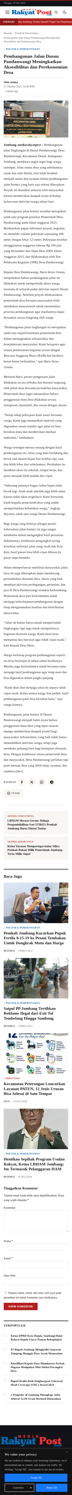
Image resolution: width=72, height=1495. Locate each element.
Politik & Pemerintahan (23, 49)
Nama (8, 1241)
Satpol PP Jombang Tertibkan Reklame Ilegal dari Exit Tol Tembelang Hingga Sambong (30, 1013)
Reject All (52, 1487)
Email (8, 1258)
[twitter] (32, 782)
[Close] (68, 1452)
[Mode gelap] (64, 12)
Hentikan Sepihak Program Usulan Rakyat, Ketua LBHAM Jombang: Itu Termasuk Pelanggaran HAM (34, 1164)
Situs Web (10, 1275)
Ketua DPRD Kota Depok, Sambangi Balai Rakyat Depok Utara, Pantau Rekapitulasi (36, 1337)
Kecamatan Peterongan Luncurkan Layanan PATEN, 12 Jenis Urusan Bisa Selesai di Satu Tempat (34, 1088)
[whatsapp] (42, 782)
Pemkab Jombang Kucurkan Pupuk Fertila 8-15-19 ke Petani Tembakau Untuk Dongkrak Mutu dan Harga (35, 938)
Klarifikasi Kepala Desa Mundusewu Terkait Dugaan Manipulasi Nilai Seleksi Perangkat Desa (37, 1367)
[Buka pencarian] (56, 12)
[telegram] (52, 782)
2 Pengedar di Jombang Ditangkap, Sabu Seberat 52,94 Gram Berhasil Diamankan (36, 1396)
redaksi (14, 82)
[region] (36, 1472)
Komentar (9, 1207)
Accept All (36, 1477)
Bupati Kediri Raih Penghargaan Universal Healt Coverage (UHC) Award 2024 (37, 1383)
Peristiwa (13, 1078)
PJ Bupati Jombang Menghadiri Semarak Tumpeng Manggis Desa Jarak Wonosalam (37, 1351)
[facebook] (22, 782)
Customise (18, 1487)
